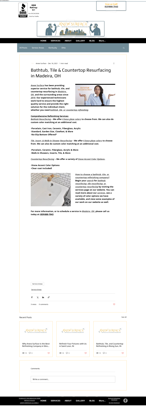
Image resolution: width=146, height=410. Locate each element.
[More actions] (113, 63)
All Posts (23, 48)
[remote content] (73, 245)
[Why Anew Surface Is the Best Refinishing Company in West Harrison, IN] (36, 330)
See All (124, 317)
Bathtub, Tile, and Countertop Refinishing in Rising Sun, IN (109, 344)
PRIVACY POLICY (29, 400)
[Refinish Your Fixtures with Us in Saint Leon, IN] (73, 330)
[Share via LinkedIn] (43, 297)
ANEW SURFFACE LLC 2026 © (29, 403)
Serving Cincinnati (114, 403)
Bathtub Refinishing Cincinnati (114, 399)
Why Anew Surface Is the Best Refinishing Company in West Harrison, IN (36, 344)
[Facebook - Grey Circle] (125, 400)
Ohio (63, 48)
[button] (124, 48)
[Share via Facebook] (32, 297)
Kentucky (53, 48)
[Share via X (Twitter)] (37, 297)
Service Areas (38, 48)
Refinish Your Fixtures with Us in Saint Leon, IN (73, 344)
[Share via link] (49, 297)
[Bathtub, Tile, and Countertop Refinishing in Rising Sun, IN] (110, 330)
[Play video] (95, 95)
